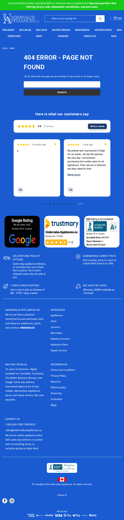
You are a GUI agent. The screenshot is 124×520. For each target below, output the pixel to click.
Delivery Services (61, 30)
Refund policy (58, 387)
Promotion (56, 399)
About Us (55, 381)
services (55, 327)
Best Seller (25, 30)
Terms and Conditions (63, 370)
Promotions (14, 36)
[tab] (43, 204)
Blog (113, 36)
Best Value (41, 30)
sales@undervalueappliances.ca (23, 430)
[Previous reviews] (9, 170)
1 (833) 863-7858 (14, 424)
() (119, 18)
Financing (63, 36)
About (39, 36)
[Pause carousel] (62, 208)
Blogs (54, 405)
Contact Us (90, 36)
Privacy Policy (58, 375)
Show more (23, 174)
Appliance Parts (103, 30)
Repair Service (82, 30)
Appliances (8, 30)
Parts (54, 321)
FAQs (119, 30)
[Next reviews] (114, 170)
